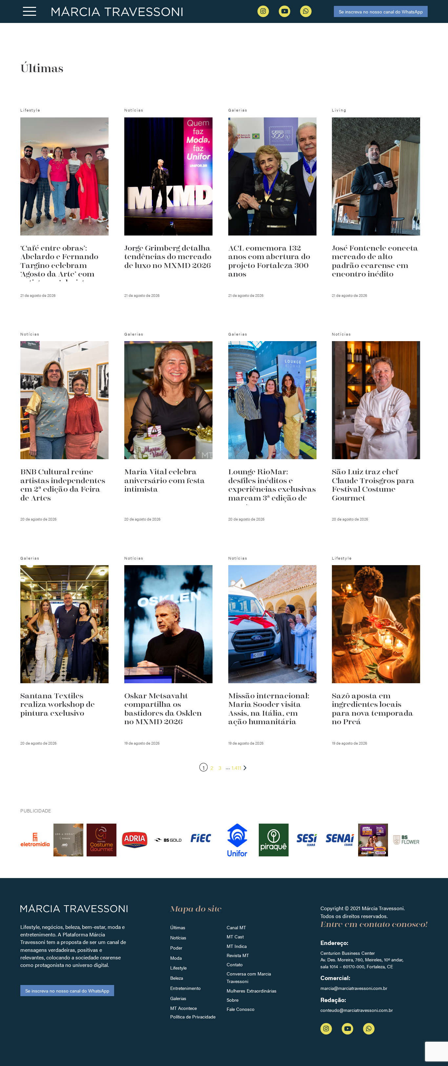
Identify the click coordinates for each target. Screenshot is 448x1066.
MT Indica (237, 946)
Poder (176, 947)
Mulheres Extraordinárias (251, 990)
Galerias (178, 998)
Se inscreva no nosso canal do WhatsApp (381, 11)
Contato (235, 964)
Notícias (178, 937)
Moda (176, 957)
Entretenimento (185, 988)
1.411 (236, 767)
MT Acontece (183, 1008)
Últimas (177, 927)
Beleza (176, 977)
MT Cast (235, 936)
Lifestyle (178, 967)
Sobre (232, 999)
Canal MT (236, 927)
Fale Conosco (241, 1009)
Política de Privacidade (192, 1016)
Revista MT (238, 955)
